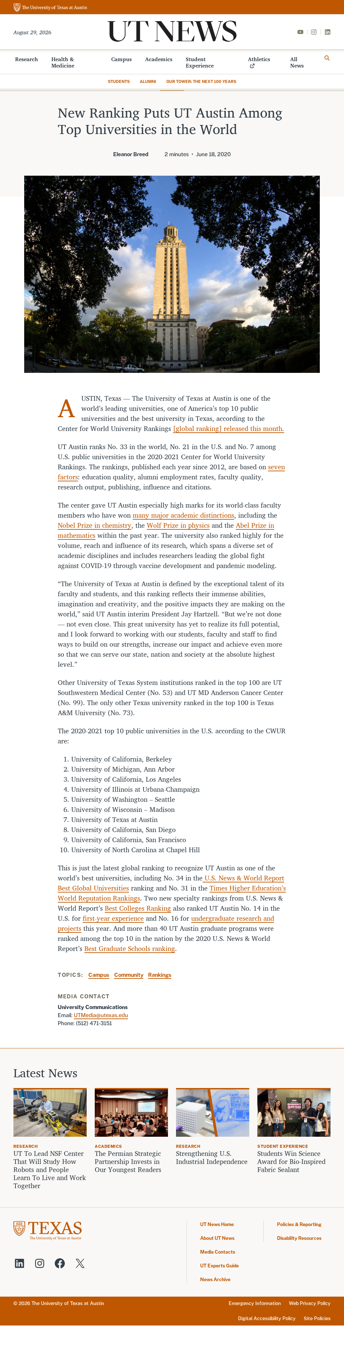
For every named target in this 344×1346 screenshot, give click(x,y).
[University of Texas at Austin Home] (50, 8)
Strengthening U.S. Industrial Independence (212, 1157)
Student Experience (200, 62)
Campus (121, 59)
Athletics (259, 59)
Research (26, 59)
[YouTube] (300, 32)
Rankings (159, 975)
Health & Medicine (62, 62)
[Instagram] (314, 32)
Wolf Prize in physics (178, 525)
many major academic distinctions (183, 515)
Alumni (148, 81)
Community (128, 975)
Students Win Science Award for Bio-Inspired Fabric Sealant (291, 1161)
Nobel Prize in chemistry (94, 525)
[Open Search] (327, 58)
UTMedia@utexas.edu (101, 1015)
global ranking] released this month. (230, 428)
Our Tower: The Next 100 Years (201, 81)
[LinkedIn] (328, 32)
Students (119, 81)
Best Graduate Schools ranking (129, 948)
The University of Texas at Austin (68, 1303)
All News (297, 62)
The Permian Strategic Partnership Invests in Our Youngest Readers (128, 1161)
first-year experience (113, 918)
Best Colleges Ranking (138, 908)
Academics (158, 59)
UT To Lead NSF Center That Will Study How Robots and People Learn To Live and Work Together (49, 1169)
